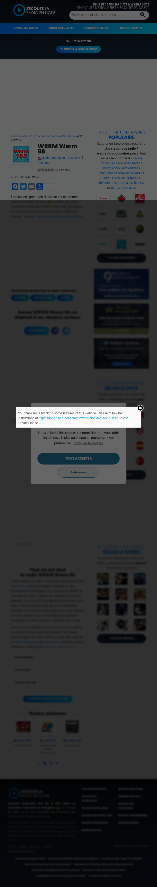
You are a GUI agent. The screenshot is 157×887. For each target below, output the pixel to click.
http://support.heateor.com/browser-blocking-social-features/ (82, 418)
